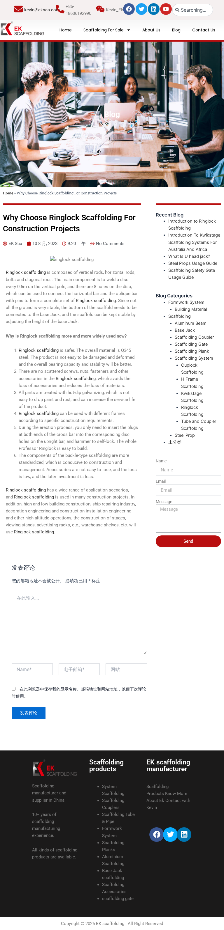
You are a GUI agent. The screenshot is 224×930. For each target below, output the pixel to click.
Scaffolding (179, 316)
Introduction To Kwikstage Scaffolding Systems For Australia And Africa (194, 242)
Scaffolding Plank (192, 351)
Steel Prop (185, 435)
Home (66, 30)
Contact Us (203, 30)
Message (164, 501)
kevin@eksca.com (42, 10)
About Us (151, 30)
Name (161, 461)
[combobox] (192, 10)
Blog (176, 30)
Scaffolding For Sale (103, 30)
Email (161, 481)
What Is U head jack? (189, 256)
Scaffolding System (194, 358)
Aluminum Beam (190, 323)
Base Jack (185, 330)
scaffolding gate (118, 898)
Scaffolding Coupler (194, 337)
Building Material (191, 309)
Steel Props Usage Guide (192, 263)
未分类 (174, 442)
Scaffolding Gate (191, 344)
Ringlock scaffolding (26, 272)
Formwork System (186, 302)
